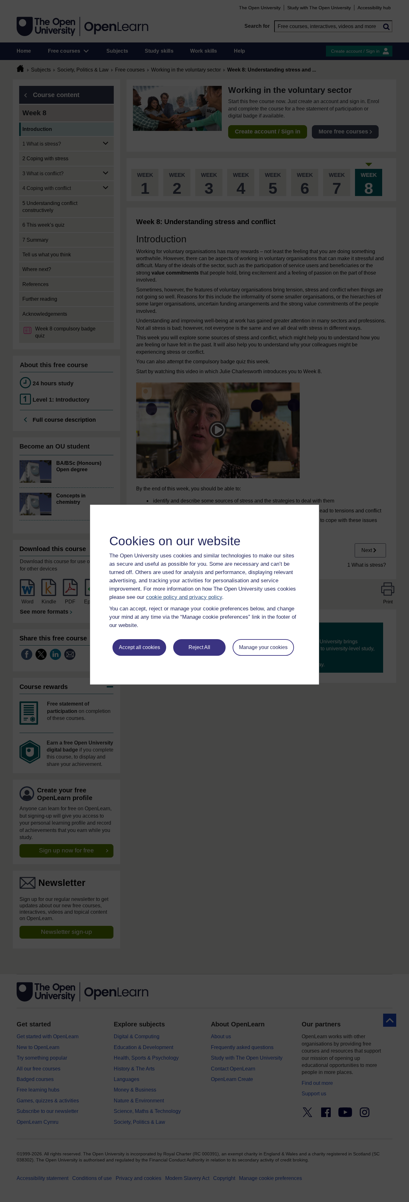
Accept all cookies (139, 647)
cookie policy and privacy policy (184, 597)
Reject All (199, 647)
